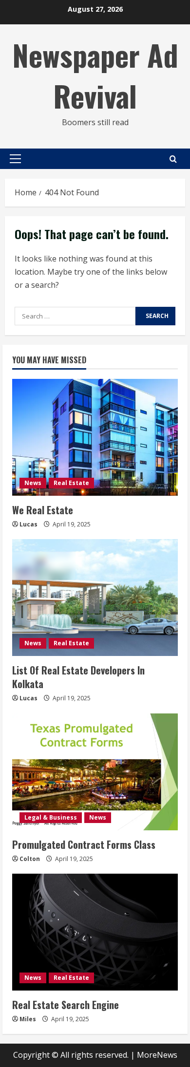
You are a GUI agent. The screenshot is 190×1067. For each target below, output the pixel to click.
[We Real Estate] (95, 437)
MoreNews (157, 1054)
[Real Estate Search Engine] (95, 932)
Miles (27, 1019)
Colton (29, 859)
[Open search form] (173, 159)
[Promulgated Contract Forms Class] (95, 771)
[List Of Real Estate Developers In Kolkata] (95, 597)
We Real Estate (42, 510)
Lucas (28, 524)
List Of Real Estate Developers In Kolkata (78, 677)
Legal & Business (50, 817)
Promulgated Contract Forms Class (83, 844)
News (32, 483)
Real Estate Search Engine (65, 1004)
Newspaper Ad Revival (95, 75)
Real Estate (71, 483)
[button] (15, 159)
